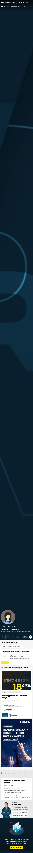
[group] (6, 6)
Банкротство (17, 692)
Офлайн (10, 692)
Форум (4, 692)
